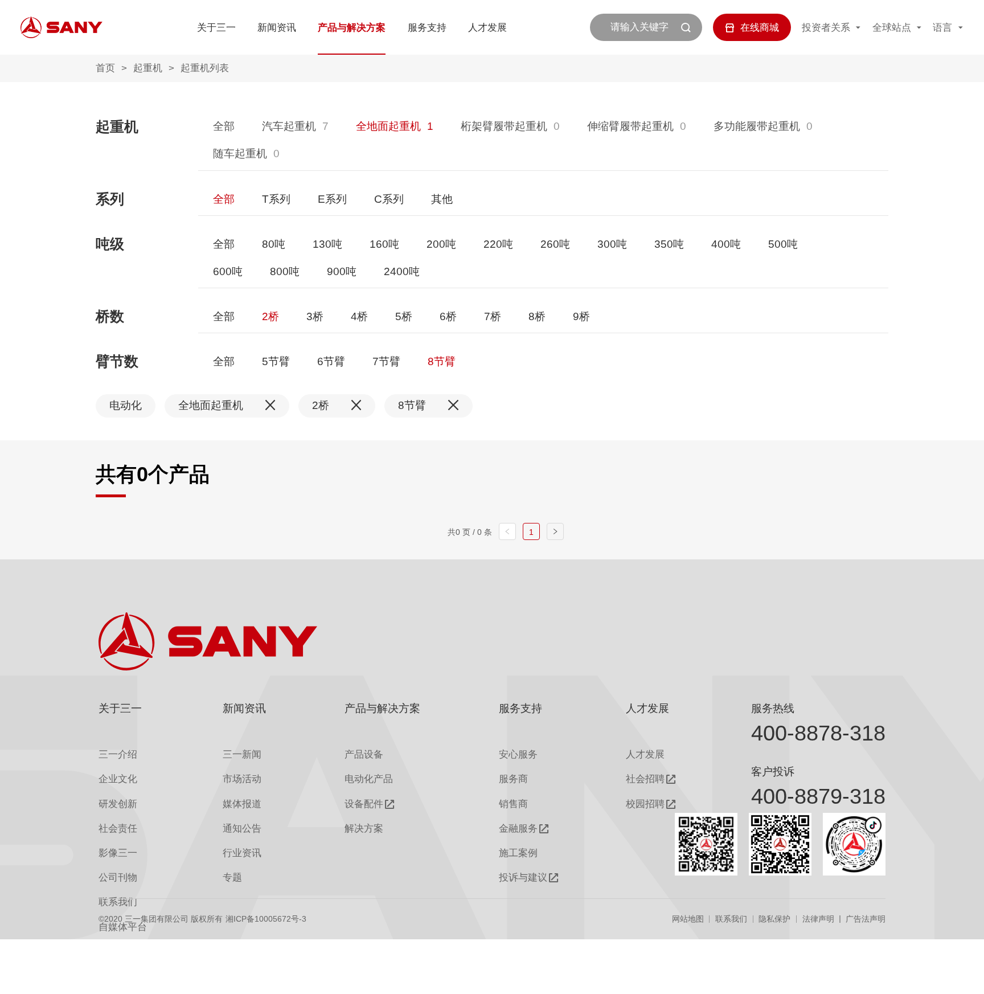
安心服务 (518, 754)
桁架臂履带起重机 (504, 126)
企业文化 (118, 779)
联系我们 (731, 918)
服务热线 (772, 708)
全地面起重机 (388, 126)
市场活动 (242, 779)
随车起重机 (240, 153)
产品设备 (364, 754)
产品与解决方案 (352, 27)
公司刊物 (118, 877)
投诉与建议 (523, 877)
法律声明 (818, 918)
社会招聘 (645, 779)
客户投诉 (772, 772)
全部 (224, 126)
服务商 (513, 779)
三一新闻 (242, 754)
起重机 (147, 68)
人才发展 (487, 27)
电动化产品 (369, 779)
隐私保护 (774, 918)
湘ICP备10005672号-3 (266, 918)
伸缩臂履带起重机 (630, 126)
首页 (105, 68)
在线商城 (759, 27)
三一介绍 (118, 754)
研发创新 (118, 804)
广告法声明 (865, 918)
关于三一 (216, 27)
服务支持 (427, 27)
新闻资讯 (276, 27)
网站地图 (688, 918)
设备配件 (364, 804)
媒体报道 (242, 804)
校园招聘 (645, 804)
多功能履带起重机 (757, 126)
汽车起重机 (289, 126)
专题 (232, 877)
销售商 (513, 804)
